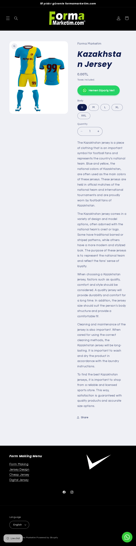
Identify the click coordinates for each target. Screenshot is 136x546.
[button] (8, 18)
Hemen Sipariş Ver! (102, 90)
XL (117, 107)
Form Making (19, 464)
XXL (83, 115)
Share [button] (84, 417)
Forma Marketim (27, 538)
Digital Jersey (19, 480)
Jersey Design (19, 469)
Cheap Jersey (19, 474)
